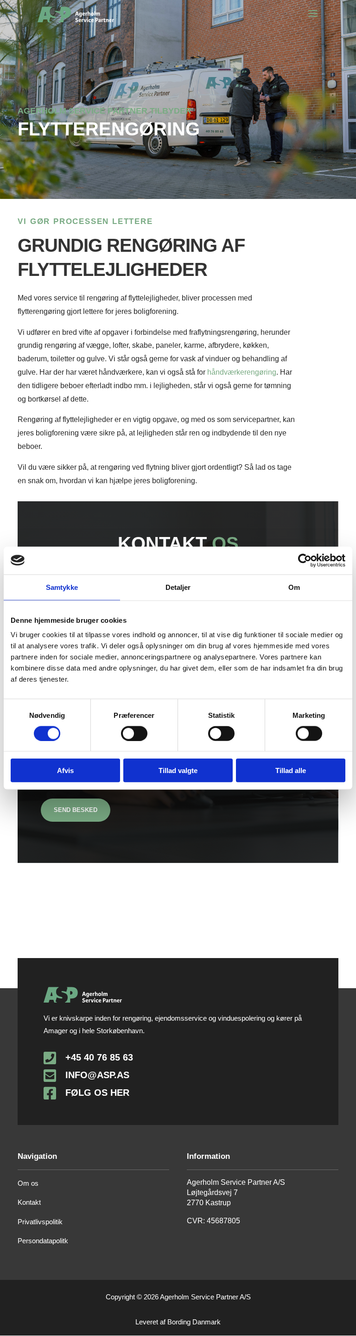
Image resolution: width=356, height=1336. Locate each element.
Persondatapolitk (43, 1241)
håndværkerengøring (241, 372)
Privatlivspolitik (40, 1222)
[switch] (134, 733)
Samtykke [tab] (62, 587)
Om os (28, 1183)
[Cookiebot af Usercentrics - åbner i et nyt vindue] (304, 560)
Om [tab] (294, 587)
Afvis (65, 770)
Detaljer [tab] (178, 587)
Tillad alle (290, 770)
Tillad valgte (178, 770)
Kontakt (29, 1202)
